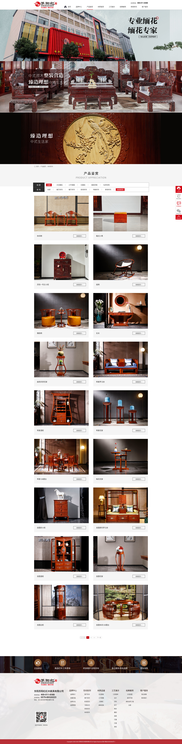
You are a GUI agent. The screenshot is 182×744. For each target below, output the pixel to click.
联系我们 (144, 698)
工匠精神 (115, 694)
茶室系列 (108, 189)
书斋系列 (96, 189)
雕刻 (115, 712)
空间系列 (87, 690)
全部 (48, 185)
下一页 (99, 637)
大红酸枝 (59, 185)
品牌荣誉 (73, 705)
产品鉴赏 (90, 7)
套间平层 (129, 698)
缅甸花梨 (94, 185)
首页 (69, 7)
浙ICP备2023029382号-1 (108, 741)
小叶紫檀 (72, 185)
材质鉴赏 (101, 7)
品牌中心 (79, 7)
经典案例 (123, 7)
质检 (115, 726)
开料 (115, 701)
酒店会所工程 (130, 701)
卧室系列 (84, 189)
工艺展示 (112, 7)
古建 (129, 705)
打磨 (115, 719)
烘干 (115, 705)
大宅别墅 (129, 694)
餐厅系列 (72, 189)
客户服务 (145, 7)
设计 (115, 698)
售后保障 (144, 694)
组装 (115, 716)
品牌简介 (73, 694)
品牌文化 (73, 701)
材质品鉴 (101, 690)
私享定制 (107, 185)
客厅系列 (59, 189)
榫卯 (115, 708)
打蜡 (115, 723)
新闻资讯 (134, 7)
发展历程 (73, 698)
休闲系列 (120, 189)
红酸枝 (83, 185)
